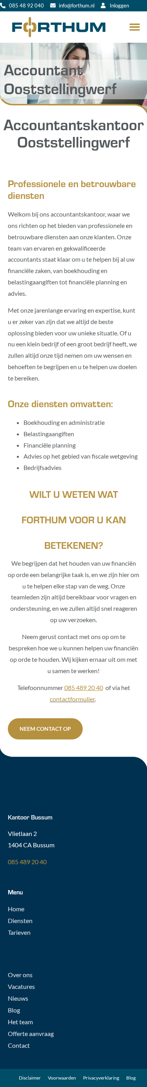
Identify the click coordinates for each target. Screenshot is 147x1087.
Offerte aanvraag (31, 1033)
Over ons (20, 974)
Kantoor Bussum (30, 817)
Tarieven (19, 932)
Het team (20, 1021)
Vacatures (21, 986)
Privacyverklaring (101, 1078)
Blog (14, 1010)
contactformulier (72, 699)
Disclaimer (30, 1078)
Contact (19, 1045)
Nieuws (18, 998)
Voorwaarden (62, 1078)
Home (16, 908)
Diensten (20, 920)
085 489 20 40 (27, 861)
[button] (134, 27)
